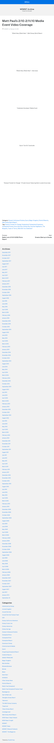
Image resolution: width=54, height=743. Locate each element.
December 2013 (6, 381)
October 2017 (6, 258)
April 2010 (5, 498)
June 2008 (5, 560)
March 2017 (5, 278)
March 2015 (5, 344)
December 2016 (6, 286)
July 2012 (4, 421)
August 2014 (5, 363)
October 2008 (6, 549)
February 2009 (6, 538)
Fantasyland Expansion (36, 224)
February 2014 (6, 378)
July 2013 (4, 392)
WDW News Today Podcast (9, 717)
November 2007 (6, 580)
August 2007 (5, 589)
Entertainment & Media (8, 646)
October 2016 (6, 292)
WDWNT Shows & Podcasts (9, 729)
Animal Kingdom (6, 609)
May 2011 (4, 461)
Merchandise (5, 663)
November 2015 (6, 323)
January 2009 (6, 540)
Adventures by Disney (8, 606)
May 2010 (4, 495)
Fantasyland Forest (7, 226)
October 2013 (6, 383)
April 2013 (5, 398)
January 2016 (5, 318)
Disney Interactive (7, 626)
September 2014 (6, 361)
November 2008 (6, 546)
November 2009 (6, 512)
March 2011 (5, 466)
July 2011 (4, 455)
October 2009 (6, 515)
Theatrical (5, 706)
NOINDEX (5, 677)
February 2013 (6, 403)
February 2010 (6, 503)
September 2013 (6, 386)
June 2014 (4, 366)
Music (3, 672)
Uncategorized (6, 712)
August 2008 (5, 555)
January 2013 (5, 406)
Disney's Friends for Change (13, 224)
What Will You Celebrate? (25, 228)
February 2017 (6, 281)
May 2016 (4, 306)
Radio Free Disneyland (8, 686)
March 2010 (5, 500)
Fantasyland (25, 224)
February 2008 (6, 572)
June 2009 (5, 526)
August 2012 (5, 418)
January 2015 (5, 349)
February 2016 (6, 315)
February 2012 (6, 435)
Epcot (27, 220)
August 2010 (5, 486)
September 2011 (6, 449)
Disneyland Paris (7, 634)
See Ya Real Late (6, 694)
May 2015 (4, 338)
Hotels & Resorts (6, 655)
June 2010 (4, 492)
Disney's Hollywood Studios (17, 220)
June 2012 (4, 423)
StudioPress (11, 740)
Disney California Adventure (10, 620)
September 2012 (6, 415)
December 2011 (6, 441)
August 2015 (5, 332)
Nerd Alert (5, 674)
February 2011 (6, 469)
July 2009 (4, 523)
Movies (4, 669)
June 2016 (4, 304)
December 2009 (6, 509)
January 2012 (5, 438)
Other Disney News (7, 680)
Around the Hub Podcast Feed (10, 615)
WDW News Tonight (7, 720)
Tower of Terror (12, 228)
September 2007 (6, 586)
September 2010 (6, 483)
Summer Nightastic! (36, 226)
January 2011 (5, 472)
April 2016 (5, 309)
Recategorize (5, 692)
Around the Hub (6, 612)
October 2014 (6, 358)
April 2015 (5, 341)
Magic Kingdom (33, 220)
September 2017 (6, 261)
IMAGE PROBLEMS (7, 657)
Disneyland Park (6, 637)
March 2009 (5, 535)
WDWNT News (6, 726)
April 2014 (5, 372)
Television (5, 700)
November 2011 (6, 443)
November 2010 (6, 478)
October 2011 (5, 446)
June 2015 (4, 335)
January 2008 (6, 575)
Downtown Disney (7, 643)
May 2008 (5, 563)
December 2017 (6, 252)
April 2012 (5, 429)
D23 (3, 617)
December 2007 (6, 578)
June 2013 (4, 395)
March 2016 (5, 312)
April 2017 (5, 275)
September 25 (6, 598)
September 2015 (6, 329)
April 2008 (5, 566)
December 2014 (6, 352)
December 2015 (6, 321)
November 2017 (6, 255)
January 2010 (5, 506)
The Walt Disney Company (9, 703)
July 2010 (4, 489)
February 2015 (6, 346)
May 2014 (4, 369)
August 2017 (5, 264)
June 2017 (4, 269)
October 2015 (6, 326)
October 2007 (6, 583)
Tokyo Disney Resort (8, 709)
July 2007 (4, 592)
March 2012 (5, 432)
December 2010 (6, 475)
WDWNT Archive (27, 9)
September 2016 (6, 295)
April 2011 (5, 463)
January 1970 (5, 595)
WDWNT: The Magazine (8, 732)
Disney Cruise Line (7, 623)
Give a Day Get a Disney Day (22, 226)
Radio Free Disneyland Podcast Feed (12, 689)
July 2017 (4, 266)
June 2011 (4, 458)
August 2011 (5, 452)
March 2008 (5, 569)
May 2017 (4, 272)
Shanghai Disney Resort (8, 697)
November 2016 (6, 289)
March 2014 (5, 375)
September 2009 (6, 518)
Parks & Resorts (43, 220)
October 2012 (6, 412)
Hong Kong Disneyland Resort (10, 652)
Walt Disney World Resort (9, 222)
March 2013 (5, 401)
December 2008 (6, 543)
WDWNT (6, 29)
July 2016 (4, 301)
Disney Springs (6, 629)
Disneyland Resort (7, 640)
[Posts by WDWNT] (3, 29)
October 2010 (6, 481)
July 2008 (4, 558)
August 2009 (5, 521)
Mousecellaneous (7, 666)
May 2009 (5, 529)
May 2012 (4, 426)
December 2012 (6, 409)
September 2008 (7, 552)
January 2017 (5, 284)
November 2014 (6, 355)
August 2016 (5, 298)
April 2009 (5, 532)
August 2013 (5, 389)
